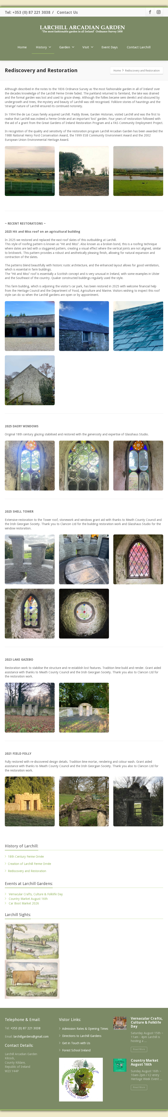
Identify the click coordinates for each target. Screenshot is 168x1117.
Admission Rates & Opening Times (85, 1028)
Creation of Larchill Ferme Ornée (29, 864)
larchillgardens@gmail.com (31, 1036)
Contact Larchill (138, 47)
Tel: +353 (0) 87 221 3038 (27, 12)
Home (22, 47)
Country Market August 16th (28, 899)
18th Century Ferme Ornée (26, 856)
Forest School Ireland (76, 1050)
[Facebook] (150, 12)
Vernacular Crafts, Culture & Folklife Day (36, 894)
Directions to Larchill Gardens (81, 1036)
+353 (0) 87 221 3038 (25, 1028)
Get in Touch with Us (76, 1043)
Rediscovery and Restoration (27, 871)
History (41, 47)
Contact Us (67, 12)
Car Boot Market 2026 (24, 903)
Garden (64, 47)
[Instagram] (158, 12)
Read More (139, 1049)
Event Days (110, 47)
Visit (85, 47)
